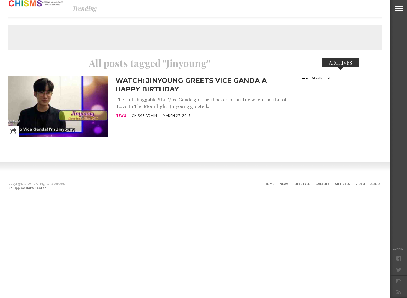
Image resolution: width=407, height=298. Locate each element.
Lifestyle (302, 184)
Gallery (322, 184)
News (284, 184)
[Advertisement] (195, 37)
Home (269, 184)
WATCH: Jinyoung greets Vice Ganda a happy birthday (191, 84)
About (376, 184)
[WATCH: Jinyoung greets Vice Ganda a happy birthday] (58, 135)
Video (360, 184)
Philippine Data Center (27, 188)
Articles (342, 184)
